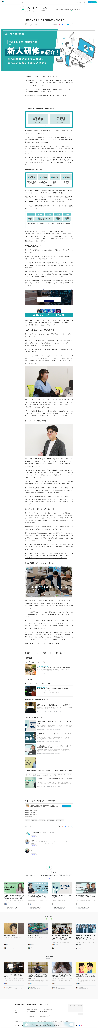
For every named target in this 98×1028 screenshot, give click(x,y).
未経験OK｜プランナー (30, 812)
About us (61, 9)
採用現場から (34, 820)
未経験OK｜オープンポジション (31, 810)
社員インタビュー (60, 820)
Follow (30, 10)
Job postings (77, 9)
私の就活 (27, 820)
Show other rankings (48, 958)
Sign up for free (92, 2)
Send (80, 1014)
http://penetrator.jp (37, 10)
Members (66, 9)
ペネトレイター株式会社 (37, 8)
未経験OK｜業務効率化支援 (31, 814)
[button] (19, 1004)
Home (57, 9)
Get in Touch (73, 1014)
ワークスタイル (42, 820)
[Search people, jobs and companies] (84, 2)
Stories (71, 9)
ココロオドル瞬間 (51, 820)
